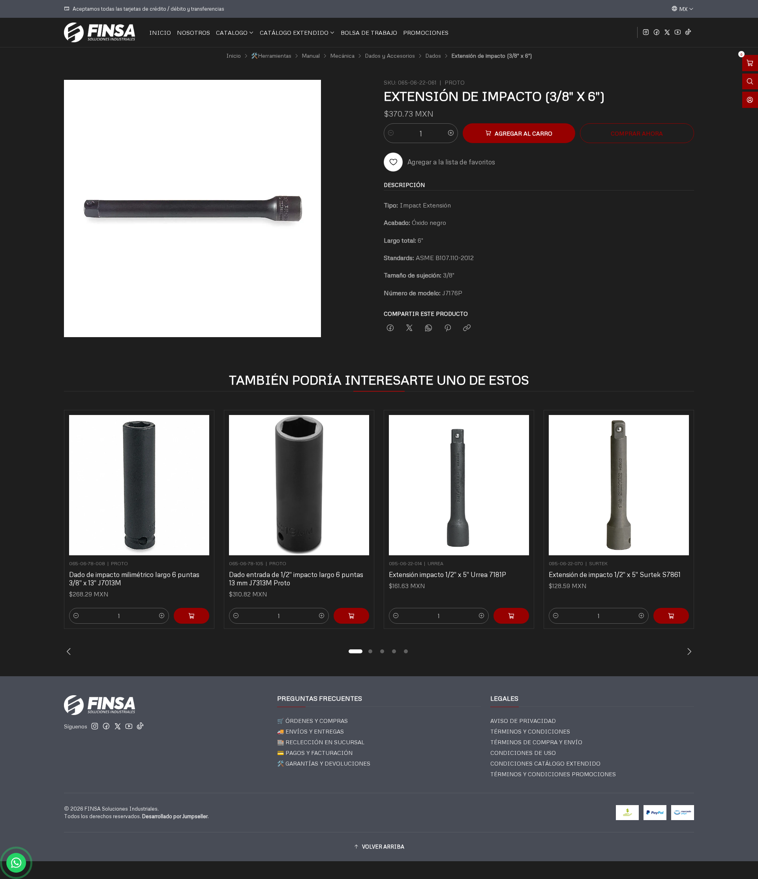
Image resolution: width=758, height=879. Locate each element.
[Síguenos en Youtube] (677, 32)
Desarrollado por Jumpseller (175, 816)
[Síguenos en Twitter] (667, 32)
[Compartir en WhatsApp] (428, 328)
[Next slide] (688, 651)
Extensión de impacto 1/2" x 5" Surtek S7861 (615, 574)
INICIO (160, 32)
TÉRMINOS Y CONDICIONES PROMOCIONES (553, 774)
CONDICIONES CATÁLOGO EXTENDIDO (545, 763)
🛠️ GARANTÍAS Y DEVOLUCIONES (323, 763)
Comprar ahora (637, 133)
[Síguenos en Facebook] (656, 32)
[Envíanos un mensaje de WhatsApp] (16, 863)
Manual (311, 55)
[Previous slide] (70, 651)
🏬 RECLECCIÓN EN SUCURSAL (320, 742)
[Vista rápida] (200, 482)
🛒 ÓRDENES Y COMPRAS (312, 720)
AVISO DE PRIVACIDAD (523, 720)
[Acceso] (750, 100)
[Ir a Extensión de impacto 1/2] (619, 485)
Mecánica (342, 55)
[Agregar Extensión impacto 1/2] (511, 616)
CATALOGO (232, 32)
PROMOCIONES (425, 32)
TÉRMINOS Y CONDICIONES (530, 731)
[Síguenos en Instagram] (645, 32)
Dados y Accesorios (390, 55)
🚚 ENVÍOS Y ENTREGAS (310, 731)
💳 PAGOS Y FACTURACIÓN (315, 752)
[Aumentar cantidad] (451, 133)
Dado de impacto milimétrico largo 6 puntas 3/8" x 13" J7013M (134, 578)
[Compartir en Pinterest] (447, 328)
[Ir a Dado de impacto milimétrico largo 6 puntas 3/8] (139, 485)
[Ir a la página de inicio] (99, 32)
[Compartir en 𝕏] (409, 328)
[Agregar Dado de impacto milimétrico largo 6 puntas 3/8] (191, 616)
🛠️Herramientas (271, 55)
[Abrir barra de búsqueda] (750, 82)
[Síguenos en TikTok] (688, 32)
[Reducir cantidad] (391, 133)
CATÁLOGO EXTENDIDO (294, 32)
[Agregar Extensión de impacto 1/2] (671, 616)
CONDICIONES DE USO (523, 752)
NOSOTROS (193, 32)
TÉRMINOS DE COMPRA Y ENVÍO (536, 742)
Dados (433, 55)
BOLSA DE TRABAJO (369, 32)
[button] (355, 651)
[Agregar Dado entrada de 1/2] (351, 616)
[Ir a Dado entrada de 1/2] (299, 485)
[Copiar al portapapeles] (466, 328)
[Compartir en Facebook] (390, 328)
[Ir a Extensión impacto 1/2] (459, 485)
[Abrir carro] (750, 63)
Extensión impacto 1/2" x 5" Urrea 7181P (447, 574)
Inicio (233, 55)
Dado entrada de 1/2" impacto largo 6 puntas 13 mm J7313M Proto (296, 578)
